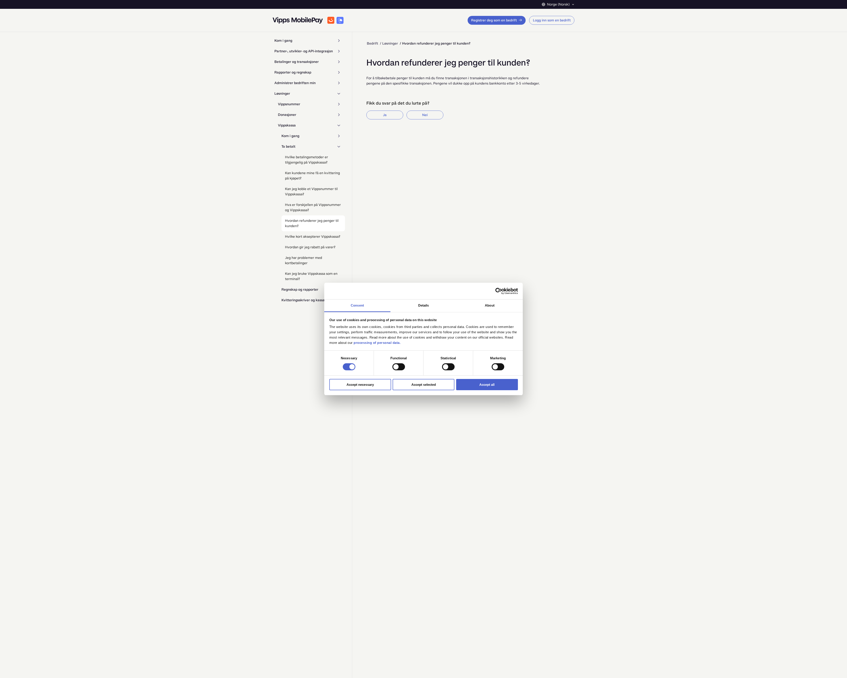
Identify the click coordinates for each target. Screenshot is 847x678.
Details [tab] (423, 305)
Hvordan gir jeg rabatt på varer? (310, 247)
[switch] (398, 366)
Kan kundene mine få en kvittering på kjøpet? (312, 176)
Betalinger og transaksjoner (296, 61)
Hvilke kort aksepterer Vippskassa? (312, 236)
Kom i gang (283, 40)
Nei (425, 115)
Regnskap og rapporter (299, 289)
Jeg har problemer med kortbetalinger (303, 260)
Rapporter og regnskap (292, 72)
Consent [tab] (357, 305)
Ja (385, 115)
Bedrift (372, 43)
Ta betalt (288, 146)
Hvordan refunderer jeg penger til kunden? (312, 223)
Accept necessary (360, 384)
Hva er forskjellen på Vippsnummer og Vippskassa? (313, 207)
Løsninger (282, 93)
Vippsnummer (289, 104)
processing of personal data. (377, 343)
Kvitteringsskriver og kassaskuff (307, 300)
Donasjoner (287, 114)
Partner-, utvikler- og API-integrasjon (303, 51)
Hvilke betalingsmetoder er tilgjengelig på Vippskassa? (306, 160)
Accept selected (423, 384)
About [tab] (490, 305)
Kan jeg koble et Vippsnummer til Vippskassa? (311, 191)
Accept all (487, 384)
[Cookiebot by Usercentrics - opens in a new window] (498, 291)
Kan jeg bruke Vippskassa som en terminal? (311, 276)
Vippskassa (287, 125)
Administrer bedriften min (295, 83)
